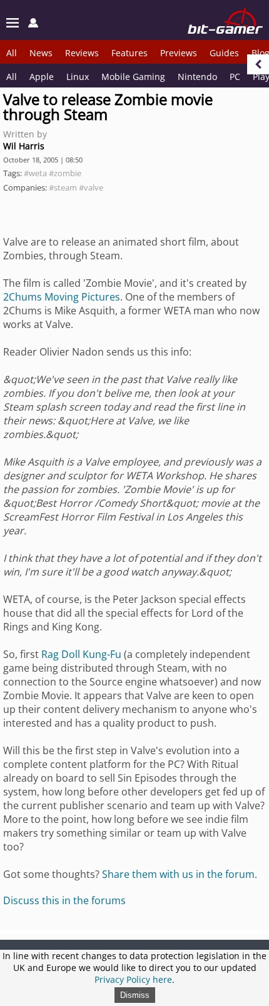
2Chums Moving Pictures (61, 297)
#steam (63, 187)
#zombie (65, 173)
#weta (35, 173)
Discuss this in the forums (64, 900)
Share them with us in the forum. (179, 874)
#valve (91, 187)
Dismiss (135, 995)
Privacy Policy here (133, 979)
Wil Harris (23, 146)
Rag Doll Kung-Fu (81, 654)
